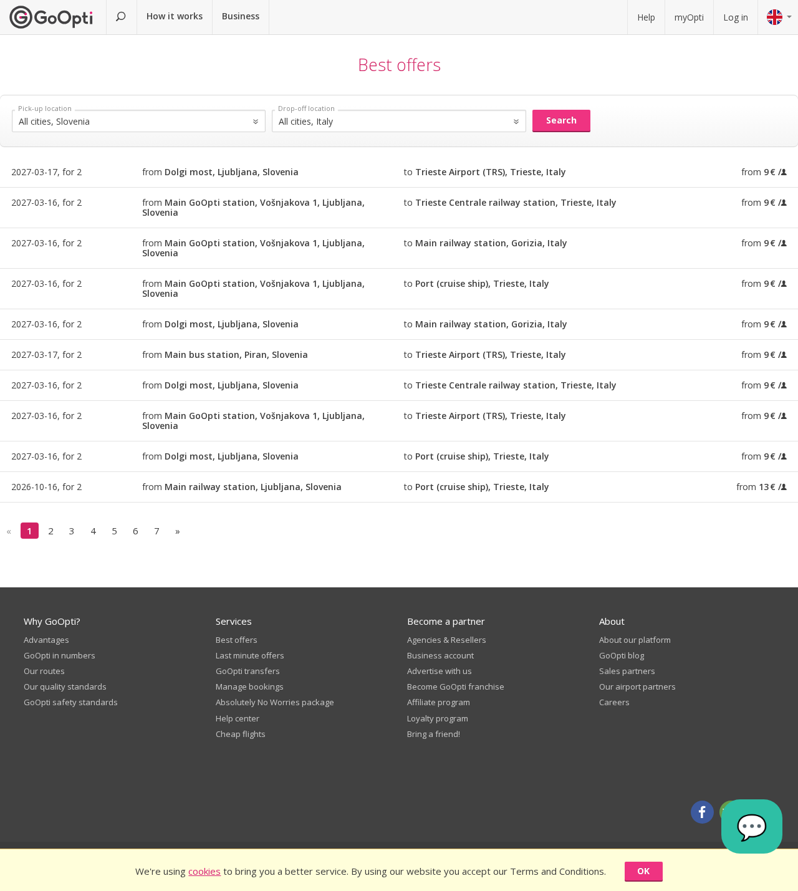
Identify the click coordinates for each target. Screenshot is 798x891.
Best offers (236, 639)
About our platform (635, 639)
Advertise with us (439, 671)
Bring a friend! (433, 733)
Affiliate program (438, 702)
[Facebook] (702, 812)
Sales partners (627, 671)
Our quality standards (65, 686)
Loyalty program (437, 718)
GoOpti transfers (248, 671)
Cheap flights (241, 733)
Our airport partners (637, 686)
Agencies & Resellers (446, 639)
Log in (735, 17)
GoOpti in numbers (59, 655)
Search (561, 120)
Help (646, 17)
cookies (204, 871)
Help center (237, 718)
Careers (614, 702)
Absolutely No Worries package (275, 702)
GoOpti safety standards (71, 702)
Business (240, 16)
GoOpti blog (621, 655)
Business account (440, 655)
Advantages (46, 639)
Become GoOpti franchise (455, 686)
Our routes (44, 671)
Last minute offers (250, 655)
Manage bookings (250, 686)
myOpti (689, 17)
